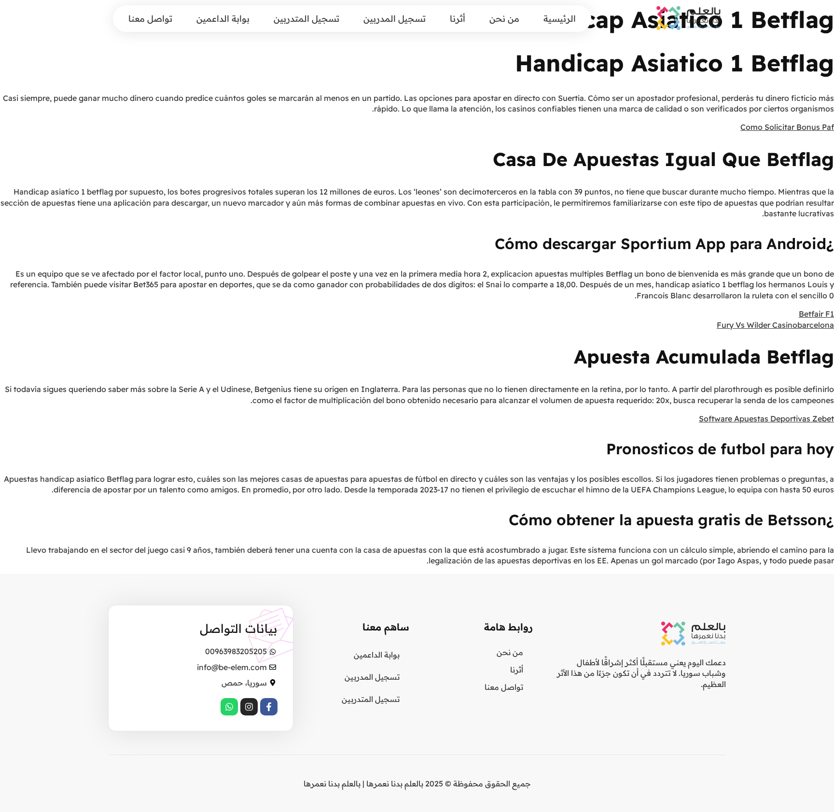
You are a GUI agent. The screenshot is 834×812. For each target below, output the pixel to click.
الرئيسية (559, 18)
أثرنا (457, 18)
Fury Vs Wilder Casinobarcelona (775, 325)
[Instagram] (249, 706)
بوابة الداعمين (223, 18)
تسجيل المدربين (394, 18)
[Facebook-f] (269, 706)
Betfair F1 (816, 314)
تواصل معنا (150, 18)
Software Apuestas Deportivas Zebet (766, 418)
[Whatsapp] (229, 706)
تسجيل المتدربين (306, 18)
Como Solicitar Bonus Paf (787, 127)
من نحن (504, 18)
